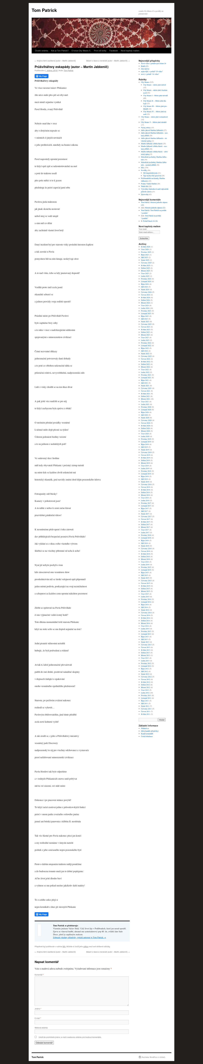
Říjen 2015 (145, 572)
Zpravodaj (144, 194)
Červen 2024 (145, 294)
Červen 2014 (145, 615)
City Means (145, 82)
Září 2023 (144, 319)
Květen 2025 (145, 265)
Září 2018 (144, 479)
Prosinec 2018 (146, 471)
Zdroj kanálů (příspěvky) (150, 731)
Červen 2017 (145, 519)
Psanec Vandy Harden (149, 183)
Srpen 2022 (145, 353)
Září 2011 (144, 703)
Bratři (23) (144, 66)
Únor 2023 (145, 337)
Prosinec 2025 (146, 252)
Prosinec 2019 (146, 439)
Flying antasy (146, 127)
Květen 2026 (145, 246)
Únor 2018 (145, 497)
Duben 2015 (145, 588)
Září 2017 (144, 511)
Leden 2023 (145, 340)
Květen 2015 (145, 586)
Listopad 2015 (146, 570)
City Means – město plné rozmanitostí (154, 117)
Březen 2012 (145, 687)
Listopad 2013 (146, 634)
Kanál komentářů (147, 733)
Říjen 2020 (145, 412)
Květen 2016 (145, 554)
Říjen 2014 (145, 604)
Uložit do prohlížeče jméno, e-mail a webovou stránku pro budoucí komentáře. (70, 1037)
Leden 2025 (145, 276)
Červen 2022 (145, 359)
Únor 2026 (145, 249)
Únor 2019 (145, 465)
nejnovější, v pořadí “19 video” (152, 71)
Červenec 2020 (146, 420)
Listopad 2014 (146, 602)
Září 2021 (144, 383)
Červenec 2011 (146, 708)
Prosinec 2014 (146, 599)
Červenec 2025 (146, 262)
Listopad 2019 (146, 441)
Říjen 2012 (145, 668)
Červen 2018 (145, 487)
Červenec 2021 (146, 388)
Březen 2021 (145, 399)
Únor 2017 (145, 530)
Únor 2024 (145, 305)
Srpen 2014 (145, 610)
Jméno (38, 1008)
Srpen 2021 (145, 385)
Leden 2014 (145, 628)
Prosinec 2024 (146, 278)
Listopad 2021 (146, 377)
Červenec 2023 (146, 324)
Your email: (143, 229)
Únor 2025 (145, 273)
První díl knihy (100, 50)
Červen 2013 (145, 647)
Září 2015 (144, 575)
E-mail (38, 1018)
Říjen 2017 (145, 508)
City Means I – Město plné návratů (155, 95)
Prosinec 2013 (146, 631)
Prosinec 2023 (146, 311)
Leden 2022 (145, 372)
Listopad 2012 (146, 666)
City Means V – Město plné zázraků (153, 122)
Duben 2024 (145, 300)
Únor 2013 (145, 658)
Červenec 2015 (146, 580)
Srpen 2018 (145, 481)
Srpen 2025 (145, 260)
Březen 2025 (145, 270)
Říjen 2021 (145, 380)
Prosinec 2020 (146, 407)
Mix (64, 946)
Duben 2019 (145, 460)
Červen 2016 (145, 551)
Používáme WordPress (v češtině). (154, 1057)
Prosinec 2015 (146, 567)
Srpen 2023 (145, 321)
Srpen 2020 (145, 417)
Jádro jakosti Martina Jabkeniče (152, 130)
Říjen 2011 (145, 700)
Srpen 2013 (145, 642)
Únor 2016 (145, 562)
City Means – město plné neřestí (154, 85)
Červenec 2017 (146, 516)
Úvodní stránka (41, 50)
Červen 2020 (145, 423)
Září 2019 (144, 447)
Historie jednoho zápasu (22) (155, 207)
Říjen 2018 (145, 476)
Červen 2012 (145, 679)
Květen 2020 (145, 425)
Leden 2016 (145, 564)
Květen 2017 (145, 522)
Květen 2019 (145, 457)
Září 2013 (144, 639)
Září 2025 (144, 257)
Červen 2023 (145, 327)
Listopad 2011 (146, 698)
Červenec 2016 (146, 548)
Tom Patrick (44, 10)
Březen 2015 (145, 591)
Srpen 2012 (145, 674)
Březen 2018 (145, 495)
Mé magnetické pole (150, 173)
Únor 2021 (145, 401)
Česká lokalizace (147, 736)
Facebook (113, 50)
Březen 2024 (145, 302)
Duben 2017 (145, 524)
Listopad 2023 (146, 313)
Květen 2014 (145, 618)
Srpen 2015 (145, 578)
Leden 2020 (145, 436)
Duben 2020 (145, 428)
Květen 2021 (145, 393)
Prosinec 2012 (146, 663)
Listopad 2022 (146, 345)
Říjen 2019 (145, 444)
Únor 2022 (145, 369)
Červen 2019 (145, 455)
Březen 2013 (145, 655)
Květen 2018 (145, 489)
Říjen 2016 (145, 540)
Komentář (39, 974)
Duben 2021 (145, 396)
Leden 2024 (145, 308)
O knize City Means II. (81, 50)
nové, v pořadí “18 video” (150, 74)
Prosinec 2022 (146, 343)
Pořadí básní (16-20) (150, 221)
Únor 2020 (145, 433)
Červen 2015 (145, 583)
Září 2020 (144, 415)
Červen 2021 (145, 391)
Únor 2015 (145, 594)
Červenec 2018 (146, 484)
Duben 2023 (145, 332)
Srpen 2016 (145, 546)
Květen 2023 (145, 329)
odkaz (85, 946)
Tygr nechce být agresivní (152, 175)
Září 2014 (144, 607)
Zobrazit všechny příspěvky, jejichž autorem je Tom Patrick (79, 937)
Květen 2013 (145, 650)
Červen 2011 (145, 711)
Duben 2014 (145, 620)
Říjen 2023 (145, 316)
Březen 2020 (145, 431)
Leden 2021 (145, 404)
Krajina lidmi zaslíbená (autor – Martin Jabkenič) (55, 60)
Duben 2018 (145, 492)
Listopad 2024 (146, 281)
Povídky (144, 170)
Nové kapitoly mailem (130, 50)
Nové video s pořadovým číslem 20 (153, 63)
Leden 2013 (145, 660)
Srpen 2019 (145, 449)
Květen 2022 (145, 361)
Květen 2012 (145, 682)
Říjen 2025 (145, 254)
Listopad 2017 (146, 505)
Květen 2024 (145, 297)
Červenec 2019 (146, 452)
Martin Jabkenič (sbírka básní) (151, 143)
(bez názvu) (145, 69)
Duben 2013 (145, 652)
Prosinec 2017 (146, 503)
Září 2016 (144, 543)
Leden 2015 (145, 596)
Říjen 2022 (145, 348)
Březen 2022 (145, 367)
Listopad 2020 (146, 409)
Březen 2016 (145, 559)
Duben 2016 (145, 556)
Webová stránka (41, 1027)
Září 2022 (144, 351)
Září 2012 (144, 671)
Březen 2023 (145, 335)
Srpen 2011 (145, 706)
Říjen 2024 (145, 284)
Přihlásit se (145, 728)
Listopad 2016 (146, 538)
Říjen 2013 (145, 636)
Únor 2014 (145, 626)
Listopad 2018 (146, 473)
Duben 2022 (145, 364)
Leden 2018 (145, 500)
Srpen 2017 (145, 513)
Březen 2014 (145, 623)
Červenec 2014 (146, 612)
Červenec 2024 (146, 292)
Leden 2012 (145, 692)
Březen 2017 (145, 527)
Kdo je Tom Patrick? (60, 50)
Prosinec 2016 (146, 535)
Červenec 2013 (146, 644)
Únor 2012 (145, 690)
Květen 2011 (145, 714)
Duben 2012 (145, 684)
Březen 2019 (145, 463)
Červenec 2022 (146, 356)
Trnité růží (144, 186)
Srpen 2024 (145, 289)
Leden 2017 (145, 532)
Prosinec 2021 (146, 375)
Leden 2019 (145, 468)
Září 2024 (144, 286)
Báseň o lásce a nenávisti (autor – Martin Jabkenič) (108, 60)
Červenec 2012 (146, 676)
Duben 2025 (145, 268)
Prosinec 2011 (146, 695)
